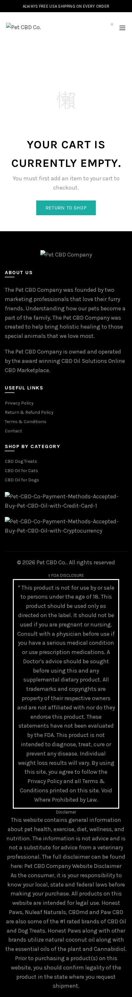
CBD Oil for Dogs (22, 480)
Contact (13, 431)
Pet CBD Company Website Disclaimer (72, 866)
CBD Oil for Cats (21, 470)
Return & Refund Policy (29, 412)
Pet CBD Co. (51, 562)
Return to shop (66, 208)
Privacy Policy (19, 403)
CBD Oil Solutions (84, 360)
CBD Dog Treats (21, 461)
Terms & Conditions (25, 421)
